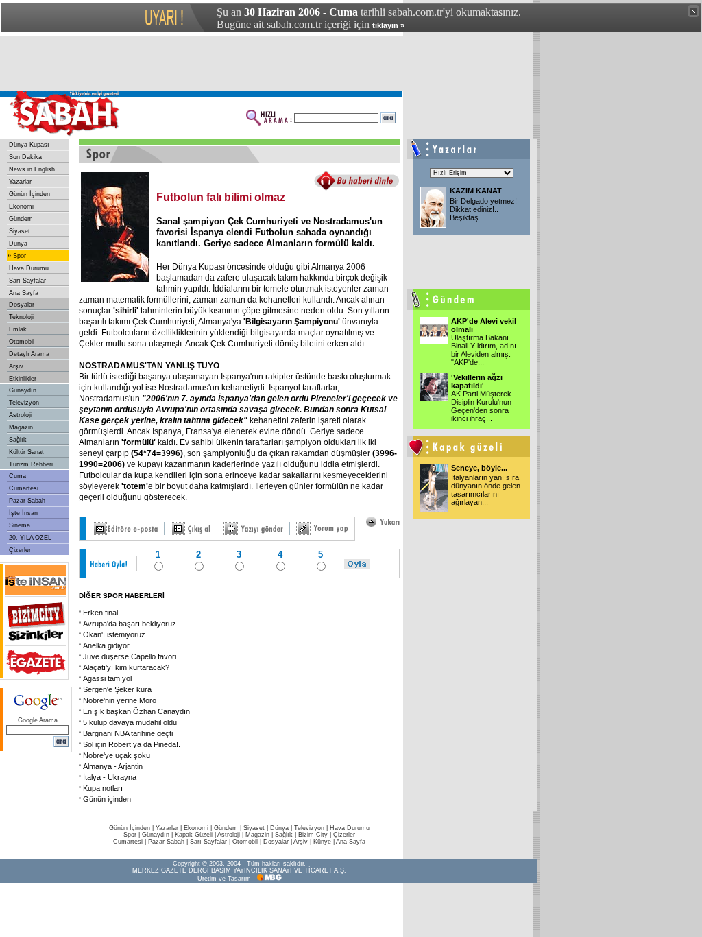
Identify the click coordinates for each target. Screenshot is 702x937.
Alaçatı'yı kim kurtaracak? (126, 667)
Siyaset (19, 231)
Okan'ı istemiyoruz (114, 634)
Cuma (17, 476)
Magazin (21, 427)
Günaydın (22, 390)
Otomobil (21, 341)
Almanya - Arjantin (113, 766)
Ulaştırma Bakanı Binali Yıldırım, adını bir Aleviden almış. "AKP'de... (483, 349)
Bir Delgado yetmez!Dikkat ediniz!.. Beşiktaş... (483, 209)
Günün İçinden (29, 194)
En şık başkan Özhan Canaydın (136, 711)
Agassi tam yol (107, 678)
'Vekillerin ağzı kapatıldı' (477, 381)
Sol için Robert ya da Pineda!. (131, 744)
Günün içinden (107, 799)
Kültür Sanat (26, 452)
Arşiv (16, 366)
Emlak (18, 329)
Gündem (21, 218)
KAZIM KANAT (476, 191)
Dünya (18, 243)
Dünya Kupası (29, 144)
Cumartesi (23, 488)
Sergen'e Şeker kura (117, 689)
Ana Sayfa (23, 292)
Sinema (19, 525)
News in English (32, 169)
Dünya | (282, 828)
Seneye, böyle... (479, 468)
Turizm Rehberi (31, 464)
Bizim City (313, 834)
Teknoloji (21, 316)
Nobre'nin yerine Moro (119, 700)
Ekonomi (21, 206)
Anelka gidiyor (106, 645)
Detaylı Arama (29, 354)
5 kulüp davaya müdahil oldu (130, 722)
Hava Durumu (29, 268)
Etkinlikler (22, 378)
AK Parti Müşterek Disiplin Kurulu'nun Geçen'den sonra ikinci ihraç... (481, 406)
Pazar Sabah (27, 500)
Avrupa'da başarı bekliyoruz (129, 623)
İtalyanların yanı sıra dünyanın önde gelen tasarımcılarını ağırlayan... (485, 489)
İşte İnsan (23, 513)
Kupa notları (103, 788)
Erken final (100, 612)
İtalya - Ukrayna (109, 777)
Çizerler (20, 550)
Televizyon (24, 402)
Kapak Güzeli (194, 834)
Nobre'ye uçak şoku (116, 755)
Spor (19, 255)
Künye (322, 841)
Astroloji (20, 415)
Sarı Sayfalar (27, 280)
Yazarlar (20, 181)
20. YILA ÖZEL (30, 537)
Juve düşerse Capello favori (129, 656)
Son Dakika (25, 157)
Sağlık (18, 439)
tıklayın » (388, 25)
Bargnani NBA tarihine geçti (128, 733)
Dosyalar (21, 304)
